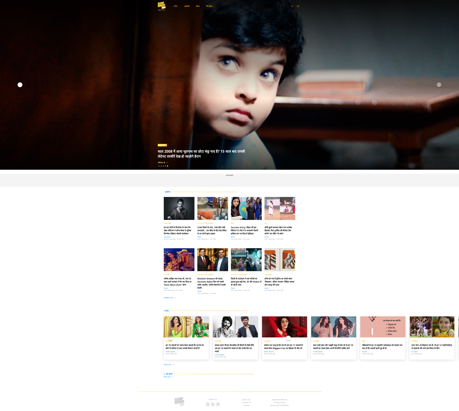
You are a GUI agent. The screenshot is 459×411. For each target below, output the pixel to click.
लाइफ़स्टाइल (163, 145)
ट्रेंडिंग (176, 6)
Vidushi (364, 352)
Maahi (199, 237)
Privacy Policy (279, 402)
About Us (246, 399)
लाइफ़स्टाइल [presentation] (167, 223)
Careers (246, 405)
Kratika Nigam (170, 352)
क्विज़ (198, 6)
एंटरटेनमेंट (169, 341)
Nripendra (167, 237)
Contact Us (246, 402)
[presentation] (170, 297)
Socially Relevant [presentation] (205, 223)
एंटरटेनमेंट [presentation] (167, 275)
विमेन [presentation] (232, 223)
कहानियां (187, 6)
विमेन (363, 341)
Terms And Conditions (279, 405)
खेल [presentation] (266, 223)
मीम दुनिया (209, 6)
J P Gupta (414, 352)
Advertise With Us (279, 399)
